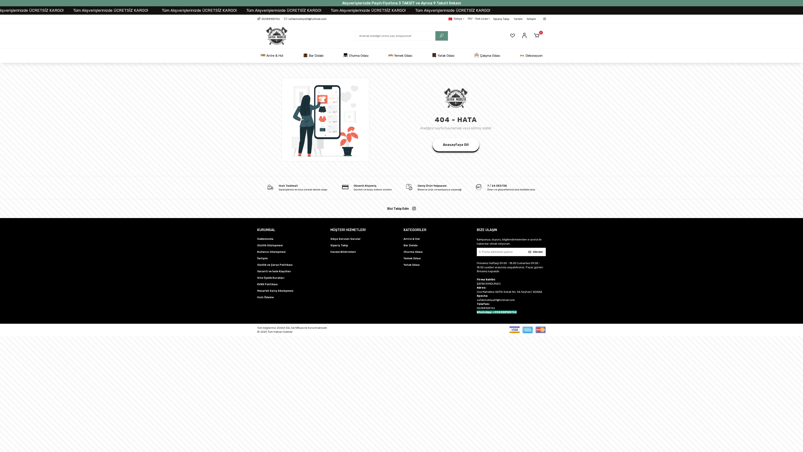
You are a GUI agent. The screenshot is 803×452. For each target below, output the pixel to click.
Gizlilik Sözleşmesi (270, 245)
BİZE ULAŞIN (487, 230)
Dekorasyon (534, 56)
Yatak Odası (445, 56)
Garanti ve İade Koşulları (274, 271)
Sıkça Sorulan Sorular (345, 238)
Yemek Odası (402, 56)
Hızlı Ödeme (265, 297)
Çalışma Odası (489, 56)
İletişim (531, 19)
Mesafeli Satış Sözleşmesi (275, 290)
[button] (537, 36)
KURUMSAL (266, 230)
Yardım (518, 19)
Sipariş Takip (501, 19)
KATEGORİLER (415, 230)
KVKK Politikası (267, 284)
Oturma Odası (358, 56)
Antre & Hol (274, 56)
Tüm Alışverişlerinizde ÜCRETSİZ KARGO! (83, 10)
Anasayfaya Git (456, 145)
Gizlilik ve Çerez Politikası (275, 264)
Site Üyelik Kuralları (270, 277)
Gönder (538, 251)
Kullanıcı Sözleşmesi (271, 251)
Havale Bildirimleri (343, 251)
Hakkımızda (265, 238)
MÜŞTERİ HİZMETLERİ (348, 230)
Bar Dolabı (316, 56)
